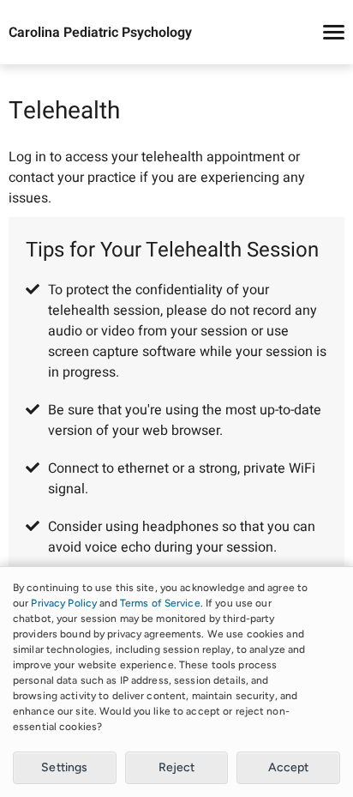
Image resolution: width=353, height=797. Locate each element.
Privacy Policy (64, 603)
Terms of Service (160, 603)
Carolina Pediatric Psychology (100, 32)
